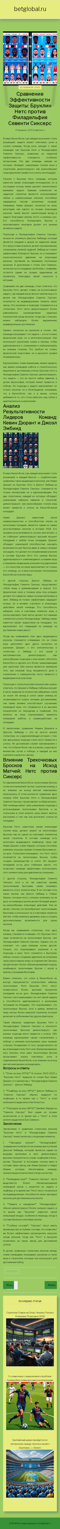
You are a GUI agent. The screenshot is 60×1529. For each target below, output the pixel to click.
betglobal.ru (30, 8)
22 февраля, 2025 (30, 87)
